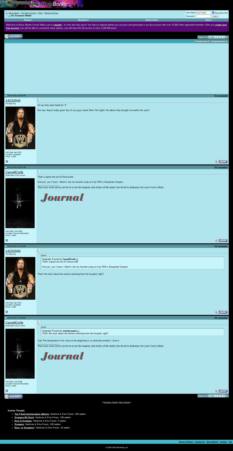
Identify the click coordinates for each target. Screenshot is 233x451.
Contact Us (200, 442)
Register (28, 20)
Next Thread (124, 402)
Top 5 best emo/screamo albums (31, 414)
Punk (40, 13)
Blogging (82, 20)
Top (230, 442)
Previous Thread (111, 402)
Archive (223, 442)
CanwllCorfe (14, 172)
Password (190, 16)
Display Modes (218, 41)
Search (208, 20)
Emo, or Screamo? (24, 427)
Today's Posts (151, 20)
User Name (191, 13)
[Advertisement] (34, 69)
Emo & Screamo (23, 421)
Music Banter (14, 13)
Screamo (19, 424)
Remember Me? (221, 13)
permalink (222, 96)
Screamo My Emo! (24, 417)
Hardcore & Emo (51, 13)
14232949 (12, 100)
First (211, 37)
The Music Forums (28, 13)
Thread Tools (201, 41)
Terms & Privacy (186, 442)
